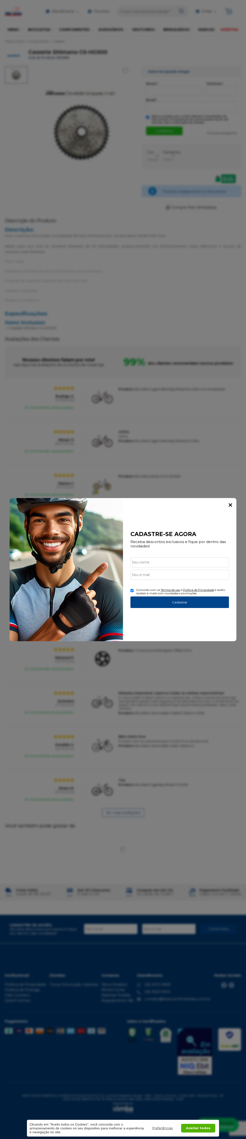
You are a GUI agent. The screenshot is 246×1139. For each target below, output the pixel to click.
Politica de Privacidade (198, 590)
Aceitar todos (198, 1128)
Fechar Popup (230, 505)
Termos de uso (170, 590)
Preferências (162, 1128)
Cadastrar (179, 602)
